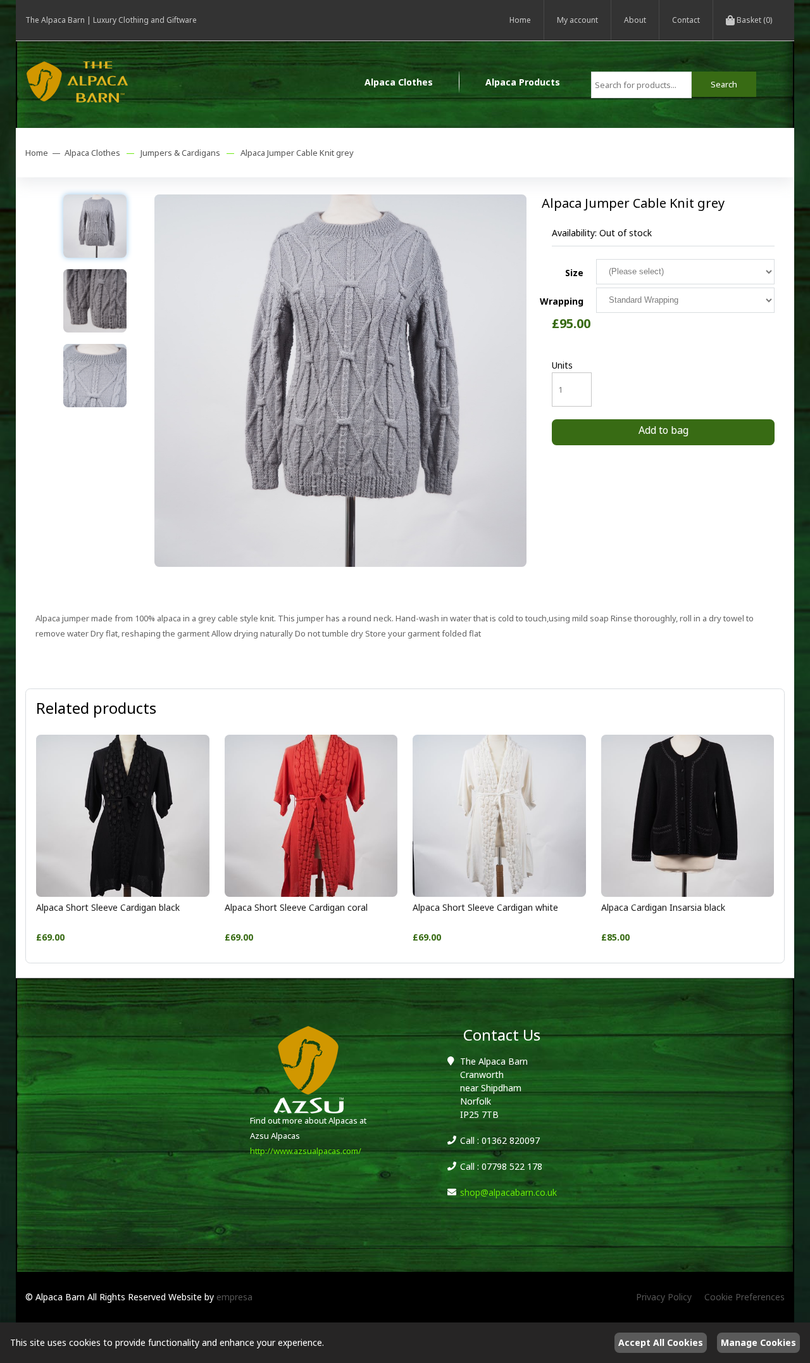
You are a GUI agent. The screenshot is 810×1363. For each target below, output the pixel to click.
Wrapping (561, 301)
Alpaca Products (522, 82)
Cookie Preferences (744, 1297)
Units (562, 365)
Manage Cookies (758, 1342)
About (635, 20)
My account (577, 20)
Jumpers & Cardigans (180, 152)
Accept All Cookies (660, 1342)
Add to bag (663, 430)
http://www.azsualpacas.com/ (305, 1151)
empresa (234, 1297)
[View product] (122, 893)
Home (520, 20)
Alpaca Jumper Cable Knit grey (297, 152)
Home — (45, 152)
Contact (686, 20)
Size (574, 273)
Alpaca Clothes (398, 82)
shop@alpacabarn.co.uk (508, 1192)
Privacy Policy (664, 1297)
